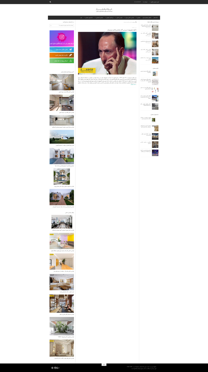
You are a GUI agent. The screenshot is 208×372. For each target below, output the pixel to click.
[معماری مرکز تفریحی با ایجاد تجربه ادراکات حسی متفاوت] (155, 153)
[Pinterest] (52, 368)
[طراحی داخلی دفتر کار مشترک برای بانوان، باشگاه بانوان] (62, 241)
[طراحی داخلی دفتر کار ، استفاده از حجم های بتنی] (62, 261)
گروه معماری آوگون (155, 2)
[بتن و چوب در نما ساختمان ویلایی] (155, 60)
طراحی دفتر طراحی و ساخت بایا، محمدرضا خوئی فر (63, 207)
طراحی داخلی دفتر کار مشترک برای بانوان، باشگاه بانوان (62, 251)
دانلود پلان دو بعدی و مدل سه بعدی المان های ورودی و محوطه (146, 97)
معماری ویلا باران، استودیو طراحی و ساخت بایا (64, 166)
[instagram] (55, 368)
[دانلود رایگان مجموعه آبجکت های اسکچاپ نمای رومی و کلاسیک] (155, 82)
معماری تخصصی (99, 18)
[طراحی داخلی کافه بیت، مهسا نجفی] (62, 103)
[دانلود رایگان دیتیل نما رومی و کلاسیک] (155, 73)
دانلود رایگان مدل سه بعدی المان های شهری (146, 88)
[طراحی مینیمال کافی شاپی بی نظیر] (62, 304)
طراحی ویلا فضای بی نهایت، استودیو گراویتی (65, 145)
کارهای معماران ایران (147, 18)
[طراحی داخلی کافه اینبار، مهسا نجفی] (62, 82)
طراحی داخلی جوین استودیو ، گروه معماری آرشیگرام (63, 230)
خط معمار (155, 18)
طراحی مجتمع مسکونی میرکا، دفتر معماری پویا (64, 186)
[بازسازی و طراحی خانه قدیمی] (155, 44)
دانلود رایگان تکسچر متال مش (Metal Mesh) (146, 104)
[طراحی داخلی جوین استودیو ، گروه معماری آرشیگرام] (62, 222)
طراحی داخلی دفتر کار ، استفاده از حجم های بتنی (64, 271)
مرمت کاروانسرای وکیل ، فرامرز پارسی (146, 134)
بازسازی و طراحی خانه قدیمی (146, 41)
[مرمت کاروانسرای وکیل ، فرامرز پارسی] (155, 136)
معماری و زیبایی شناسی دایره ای (146, 142)
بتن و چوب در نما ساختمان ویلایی (146, 58)
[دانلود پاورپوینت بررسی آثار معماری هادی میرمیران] (107, 53)
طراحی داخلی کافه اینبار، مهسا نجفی (66, 92)
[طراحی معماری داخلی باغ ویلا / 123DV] (62, 326)
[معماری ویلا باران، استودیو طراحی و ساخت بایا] (62, 156)
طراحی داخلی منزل (130, 18)
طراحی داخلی (119, 18)
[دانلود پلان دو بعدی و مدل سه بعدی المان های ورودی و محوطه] (155, 98)
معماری (138, 18)
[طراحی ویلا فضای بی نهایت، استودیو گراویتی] (62, 137)
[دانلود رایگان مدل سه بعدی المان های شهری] (155, 90)
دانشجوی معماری (89, 18)
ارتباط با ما (145, 2)
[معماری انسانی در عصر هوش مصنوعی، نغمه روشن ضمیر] (155, 128)
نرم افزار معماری (109, 18)
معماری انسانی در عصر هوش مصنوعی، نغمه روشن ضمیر (146, 126)
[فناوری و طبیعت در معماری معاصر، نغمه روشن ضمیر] (155, 120)
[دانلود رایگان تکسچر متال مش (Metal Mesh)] (155, 106)
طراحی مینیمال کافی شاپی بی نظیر (67, 314)
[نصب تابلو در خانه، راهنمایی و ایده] (62, 282)
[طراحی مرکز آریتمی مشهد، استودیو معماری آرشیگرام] (62, 120)
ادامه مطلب (133, 84)
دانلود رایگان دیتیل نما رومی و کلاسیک (146, 71)
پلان (81, 18)
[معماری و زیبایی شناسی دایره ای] (155, 144)
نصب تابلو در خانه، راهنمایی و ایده (67, 292)
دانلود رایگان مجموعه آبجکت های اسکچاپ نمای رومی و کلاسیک (146, 81)
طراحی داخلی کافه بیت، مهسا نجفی (66, 112)
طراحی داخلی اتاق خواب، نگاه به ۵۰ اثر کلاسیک (64, 358)
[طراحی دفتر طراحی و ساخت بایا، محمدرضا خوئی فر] (62, 197)
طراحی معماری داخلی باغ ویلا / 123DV (66, 337)
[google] (58, 368)
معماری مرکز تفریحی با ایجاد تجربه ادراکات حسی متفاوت (146, 151)
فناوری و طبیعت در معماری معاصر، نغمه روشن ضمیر (146, 118)
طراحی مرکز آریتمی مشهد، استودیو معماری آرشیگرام (63, 127)
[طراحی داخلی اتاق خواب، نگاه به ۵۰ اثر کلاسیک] (62, 348)
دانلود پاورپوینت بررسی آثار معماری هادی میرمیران (121, 30)
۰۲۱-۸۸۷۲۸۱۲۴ (137, 2)
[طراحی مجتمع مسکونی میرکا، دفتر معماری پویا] (62, 176)
